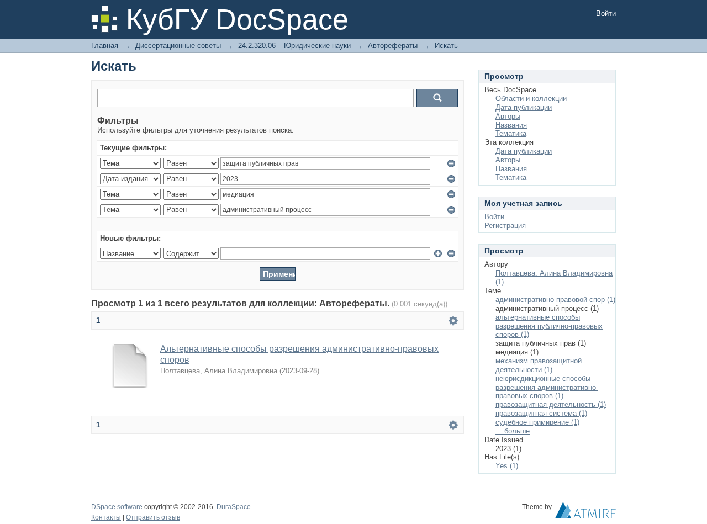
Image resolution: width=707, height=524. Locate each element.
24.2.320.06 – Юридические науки (294, 45)
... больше (512, 431)
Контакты (106, 517)
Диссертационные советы (178, 45)
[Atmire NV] (585, 513)
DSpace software (117, 507)
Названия (511, 125)
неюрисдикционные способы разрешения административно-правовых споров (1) (546, 387)
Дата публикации (523, 107)
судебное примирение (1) (537, 422)
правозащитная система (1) (541, 413)
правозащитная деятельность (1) (550, 404)
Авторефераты (393, 45)
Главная (104, 45)
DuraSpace (234, 507)
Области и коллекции (531, 98)
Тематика (510, 133)
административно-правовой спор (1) (555, 299)
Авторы (507, 116)
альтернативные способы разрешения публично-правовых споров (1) (549, 326)
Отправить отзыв (153, 517)
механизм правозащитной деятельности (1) (538, 365)
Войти (606, 13)
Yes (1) (506, 466)
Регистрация (505, 225)
